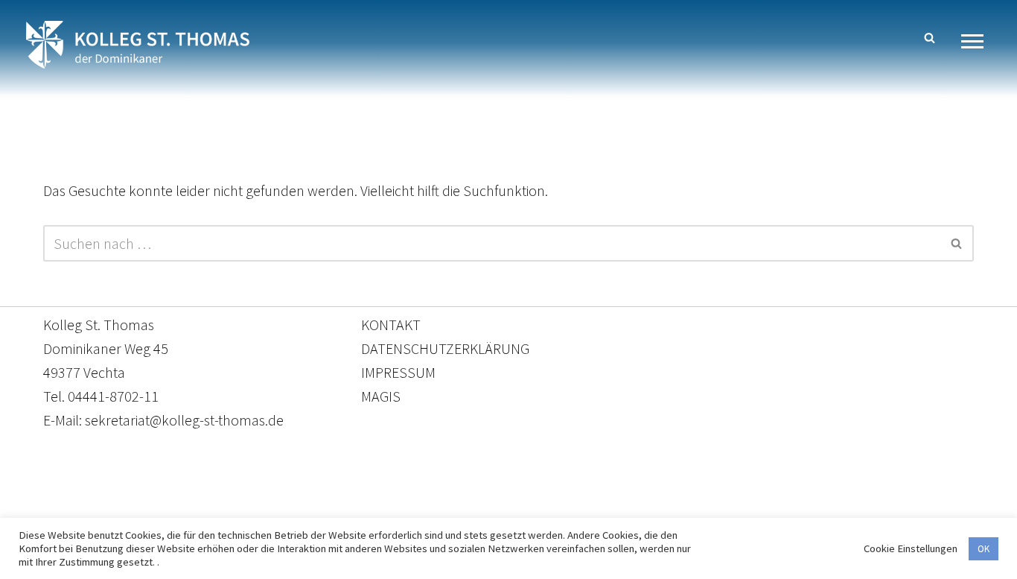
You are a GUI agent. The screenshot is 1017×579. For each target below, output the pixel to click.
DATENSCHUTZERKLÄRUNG (445, 348)
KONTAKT (391, 324)
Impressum (630, 509)
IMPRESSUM (398, 372)
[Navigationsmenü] (978, 41)
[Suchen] (929, 37)
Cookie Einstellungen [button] (910, 548)
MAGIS (381, 396)
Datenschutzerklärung (494, 509)
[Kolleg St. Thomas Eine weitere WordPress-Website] (137, 45)
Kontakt (368, 509)
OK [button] (983, 548)
